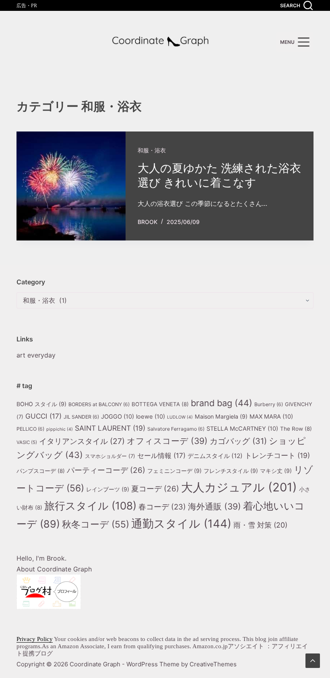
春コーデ (162, 506)
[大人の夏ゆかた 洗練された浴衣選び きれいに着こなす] (71, 185)
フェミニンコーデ (174, 470)
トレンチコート (277, 455)
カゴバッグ (238, 441)
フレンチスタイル (231, 470)
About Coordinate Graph (54, 569)
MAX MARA (271, 416)
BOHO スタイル (41, 404)
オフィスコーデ (167, 441)
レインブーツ (107, 489)
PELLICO (30, 429)
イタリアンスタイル (82, 441)
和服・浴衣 (152, 150)
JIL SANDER (81, 417)
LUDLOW (180, 417)
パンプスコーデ (40, 471)
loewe (150, 416)
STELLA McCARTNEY (242, 428)
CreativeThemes (213, 664)
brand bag (221, 403)
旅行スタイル (90, 505)
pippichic (59, 429)
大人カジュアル (239, 487)
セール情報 (161, 455)
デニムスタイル (215, 456)
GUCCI (43, 416)
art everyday (36, 355)
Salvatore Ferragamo (175, 429)
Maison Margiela (221, 416)
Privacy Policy (34, 639)
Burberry (268, 404)
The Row (296, 428)
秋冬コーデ (95, 524)
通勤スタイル (181, 523)
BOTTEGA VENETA (160, 404)
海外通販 (214, 506)
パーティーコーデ (106, 470)
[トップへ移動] (312, 660)
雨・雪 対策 (260, 525)
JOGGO (117, 416)
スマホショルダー (110, 456)
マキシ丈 (276, 470)
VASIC (26, 442)
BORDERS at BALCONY (99, 404)
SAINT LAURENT (110, 428)
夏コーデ (155, 488)
